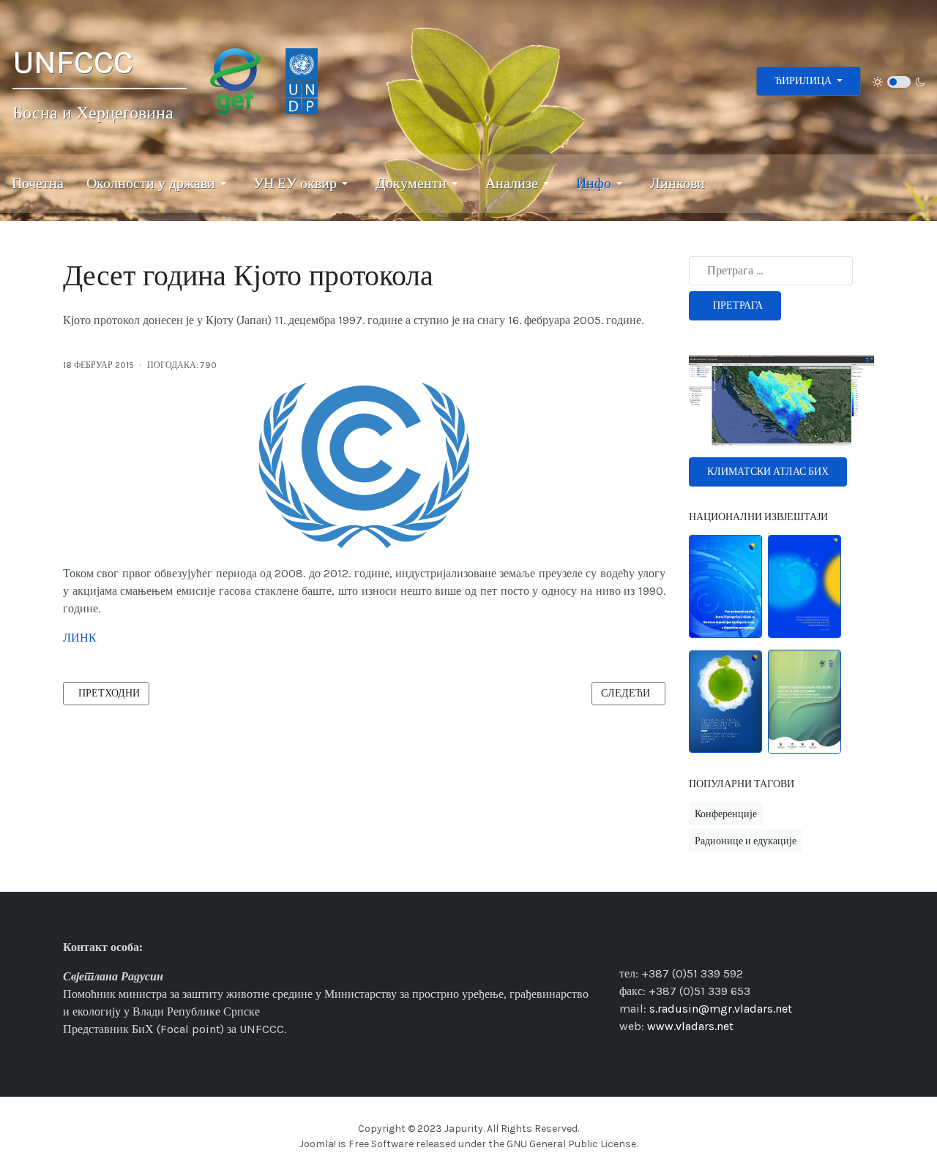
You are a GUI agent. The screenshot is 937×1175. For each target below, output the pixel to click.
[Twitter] (684, 946)
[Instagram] (647, 946)
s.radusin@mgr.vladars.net (720, 1009)
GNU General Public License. (572, 1144)
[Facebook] (628, 946)
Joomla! (317, 1144)
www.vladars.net (690, 1026)
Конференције (726, 814)
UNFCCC (72, 62)
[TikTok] (665, 946)
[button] (158, 183)
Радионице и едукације (745, 841)
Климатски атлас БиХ (768, 471)
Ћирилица (804, 81)
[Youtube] (702, 946)
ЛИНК (80, 638)
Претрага (738, 305)
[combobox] (771, 270)
